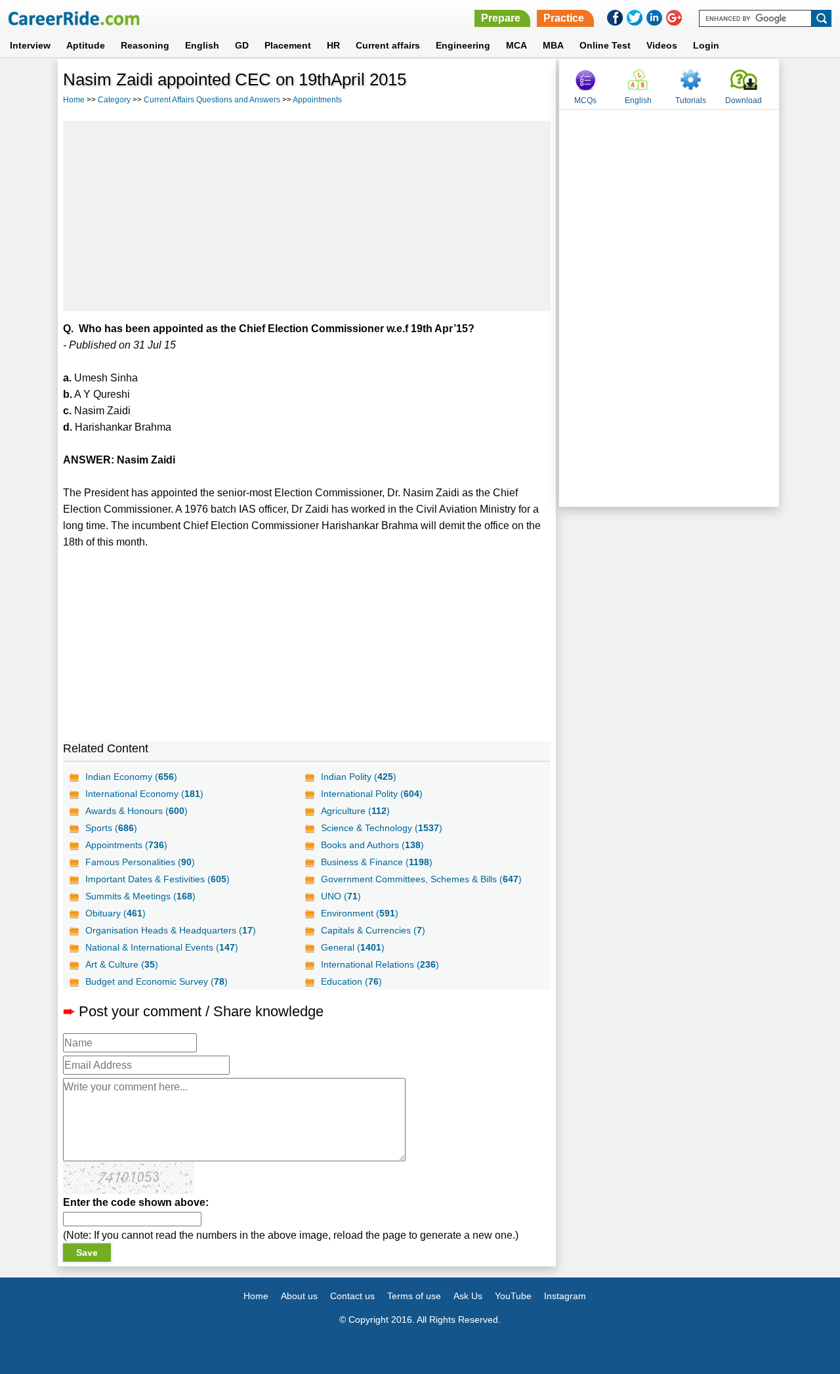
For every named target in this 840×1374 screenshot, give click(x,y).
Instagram (565, 1296)
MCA (516, 45)
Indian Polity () (358, 776)
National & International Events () (161, 947)
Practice (563, 18)
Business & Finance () (376, 862)
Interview (30, 45)
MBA (553, 45)
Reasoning (145, 45)
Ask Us (467, 1296)
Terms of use (414, 1296)
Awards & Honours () (136, 810)
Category (114, 99)
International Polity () (372, 793)
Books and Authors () (372, 845)
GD (242, 45)
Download (743, 100)
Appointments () (126, 845)
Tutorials (690, 100)
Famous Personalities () (140, 862)
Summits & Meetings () (140, 896)
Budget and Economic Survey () (156, 981)
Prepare (500, 18)
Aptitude (85, 45)
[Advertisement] (307, 216)
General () (353, 947)
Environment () (359, 913)
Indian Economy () (131, 776)
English (202, 45)
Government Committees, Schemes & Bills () (421, 879)
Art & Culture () (121, 964)
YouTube (513, 1296)
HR (333, 45)
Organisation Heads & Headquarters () (170, 930)
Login (706, 45)
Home (74, 99)
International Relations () (380, 964)
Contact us (352, 1296)
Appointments (317, 99)
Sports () (111, 828)
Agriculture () (355, 810)
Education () (351, 981)
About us (299, 1296)
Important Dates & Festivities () (157, 879)
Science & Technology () (381, 828)
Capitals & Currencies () (373, 930)
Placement (287, 45)
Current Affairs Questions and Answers (212, 99)
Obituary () (115, 913)
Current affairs (388, 45)
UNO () (341, 896)
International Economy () (144, 793)
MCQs (585, 100)
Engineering (463, 45)
